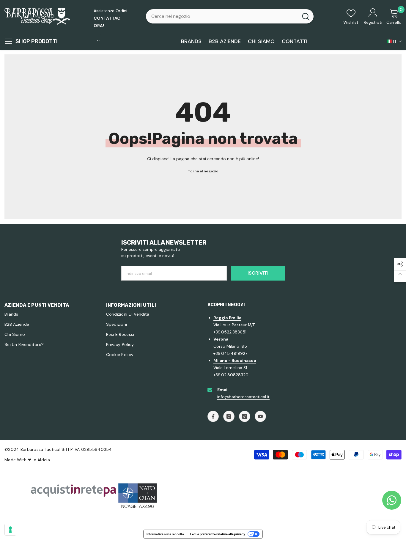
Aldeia (43, 459)
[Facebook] (213, 416)
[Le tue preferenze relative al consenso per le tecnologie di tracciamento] (10, 529)
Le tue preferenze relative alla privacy (217, 534)
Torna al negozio (203, 171)
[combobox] (222, 16)
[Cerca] (230, 16)
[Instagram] (229, 416)
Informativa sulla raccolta (165, 534)
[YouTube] (260, 416)
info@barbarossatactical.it (243, 396)
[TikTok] (244, 416)
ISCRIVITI (258, 273)
